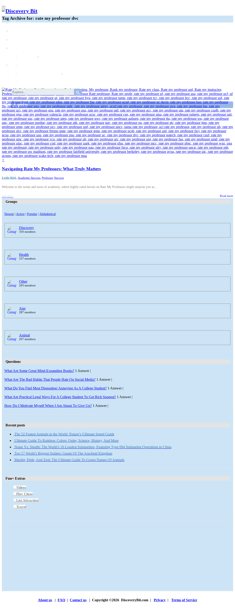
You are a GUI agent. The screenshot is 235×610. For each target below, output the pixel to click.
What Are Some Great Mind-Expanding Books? (39, 371)
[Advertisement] (117, 556)
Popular (32, 214)
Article (28, 74)
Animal (24, 335)
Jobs (47, 57)
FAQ (61, 600)
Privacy (160, 600)
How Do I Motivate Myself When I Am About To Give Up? (48, 406)
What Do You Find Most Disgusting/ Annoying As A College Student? (55, 388)
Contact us (78, 600)
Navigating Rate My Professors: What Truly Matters (51, 168)
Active (20, 214)
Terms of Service (184, 600)
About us (45, 600)
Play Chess (24, 494)
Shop (71, 74)
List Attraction (27, 500)
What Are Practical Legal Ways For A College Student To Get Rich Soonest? (60, 397)
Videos (21, 487)
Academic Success (29, 177)
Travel (21, 507)
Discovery (26, 228)
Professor (47, 177)
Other (23, 281)
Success (59, 177)
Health (24, 255)
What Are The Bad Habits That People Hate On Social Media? (49, 379)
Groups (19, 40)
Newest (9, 214)
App (22, 308)
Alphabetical (47, 214)
